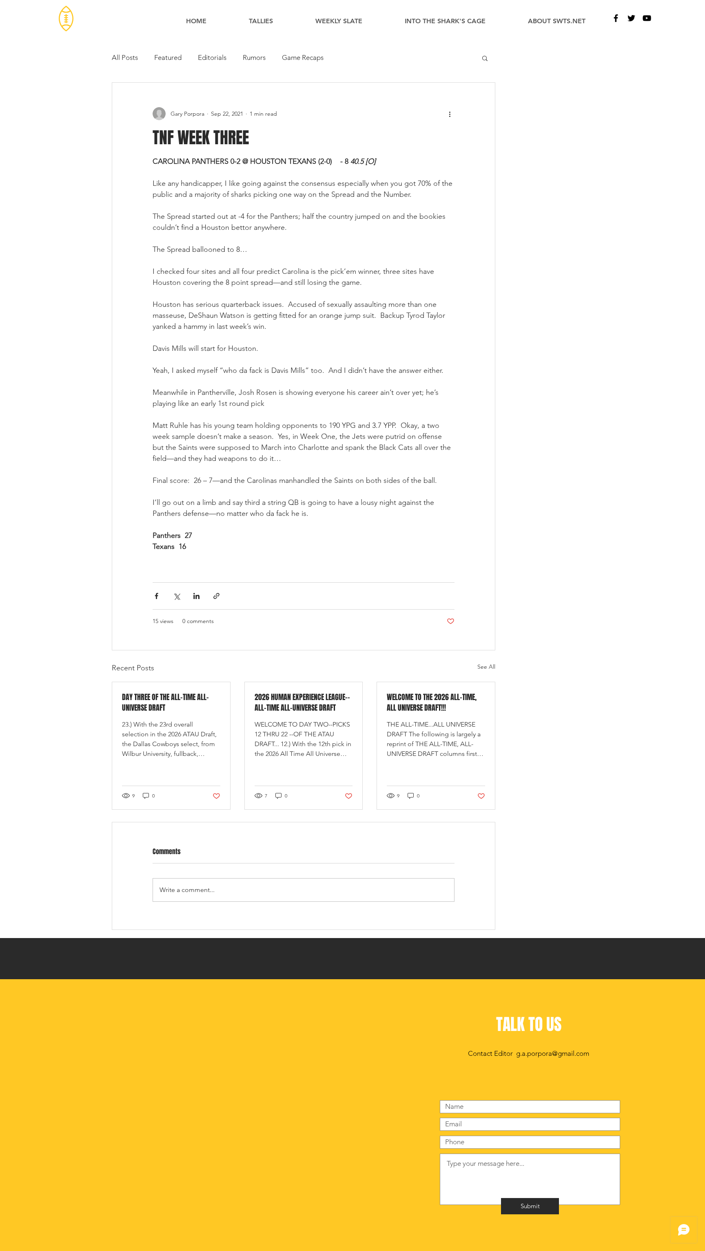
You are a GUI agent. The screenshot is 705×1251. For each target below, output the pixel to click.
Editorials (212, 57)
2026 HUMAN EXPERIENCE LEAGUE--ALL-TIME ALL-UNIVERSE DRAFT (302, 702)
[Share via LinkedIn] (196, 596)
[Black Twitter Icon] (631, 18)
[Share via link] (216, 596)
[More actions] (449, 114)
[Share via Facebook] (156, 596)
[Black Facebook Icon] (616, 18)
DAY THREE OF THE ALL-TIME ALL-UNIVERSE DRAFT (165, 702)
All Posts (125, 57)
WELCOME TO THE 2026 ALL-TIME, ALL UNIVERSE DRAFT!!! (432, 702)
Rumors (254, 57)
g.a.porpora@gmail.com (552, 1053)
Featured (168, 57)
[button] (485, 58)
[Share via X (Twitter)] (176, 596)
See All (486, 666)
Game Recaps (303, 57)
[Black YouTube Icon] (647, 18)
